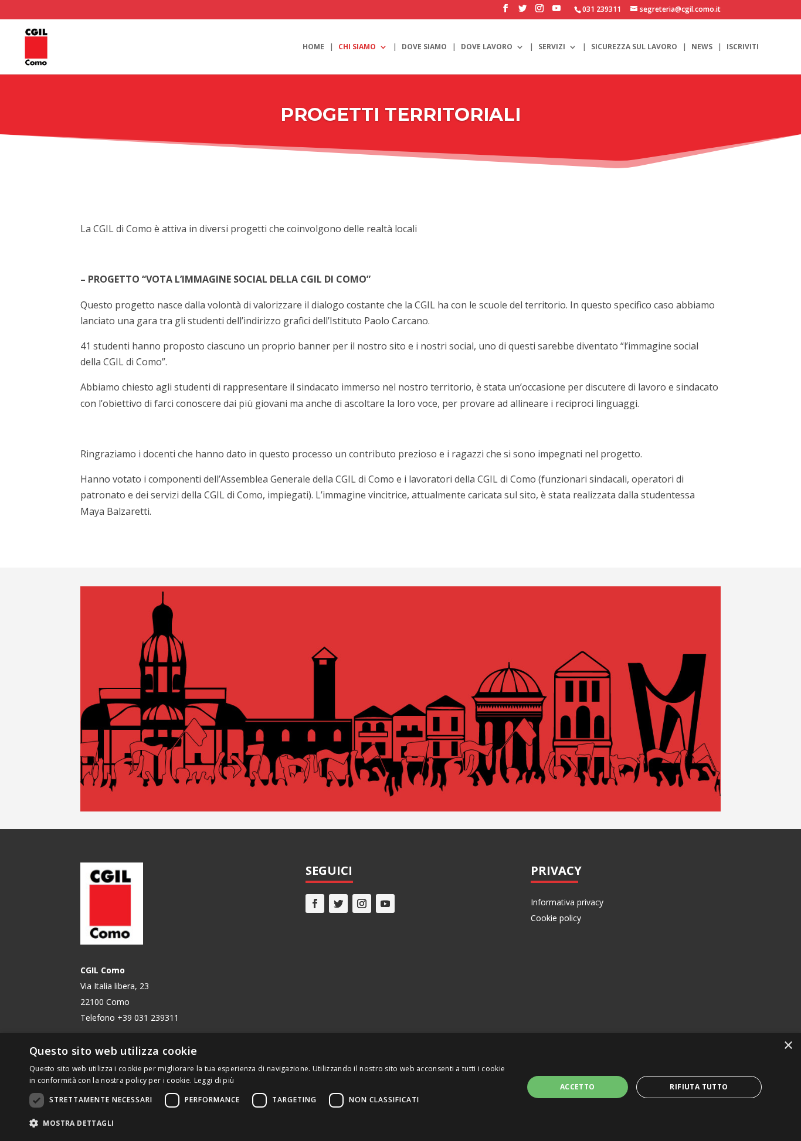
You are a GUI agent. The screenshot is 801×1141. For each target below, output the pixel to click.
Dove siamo (424, 47)
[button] (268, 1123)
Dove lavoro (486, 47)
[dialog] (400, 1087)
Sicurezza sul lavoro (634, 47)
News (701, 47)
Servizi (551, 47)
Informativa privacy (567, 902)
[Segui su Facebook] (315, 903)
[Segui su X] (338, 903)
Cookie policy (556, 917)
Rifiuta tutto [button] (699, 1087)
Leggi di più (214, 1080)
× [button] (787, 1045)
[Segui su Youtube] (385, 903)
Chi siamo (357, 47)
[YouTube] (556, 11)
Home (313, 47)
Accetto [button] (577, 1087)
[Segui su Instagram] (361, 903)
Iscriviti (743, 47)
